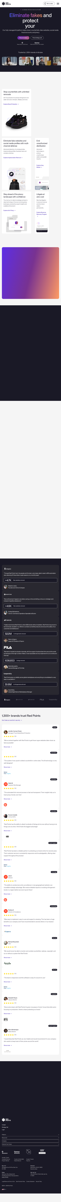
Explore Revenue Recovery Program (42, 213)
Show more (7, 747)
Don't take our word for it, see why (11, 720)
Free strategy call (37, 38)
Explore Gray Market (40, 166)
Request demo (23, 38)
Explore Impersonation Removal (12, 157)
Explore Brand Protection (10, 104)
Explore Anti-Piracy (8, 210)
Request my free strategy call (30, 285)
